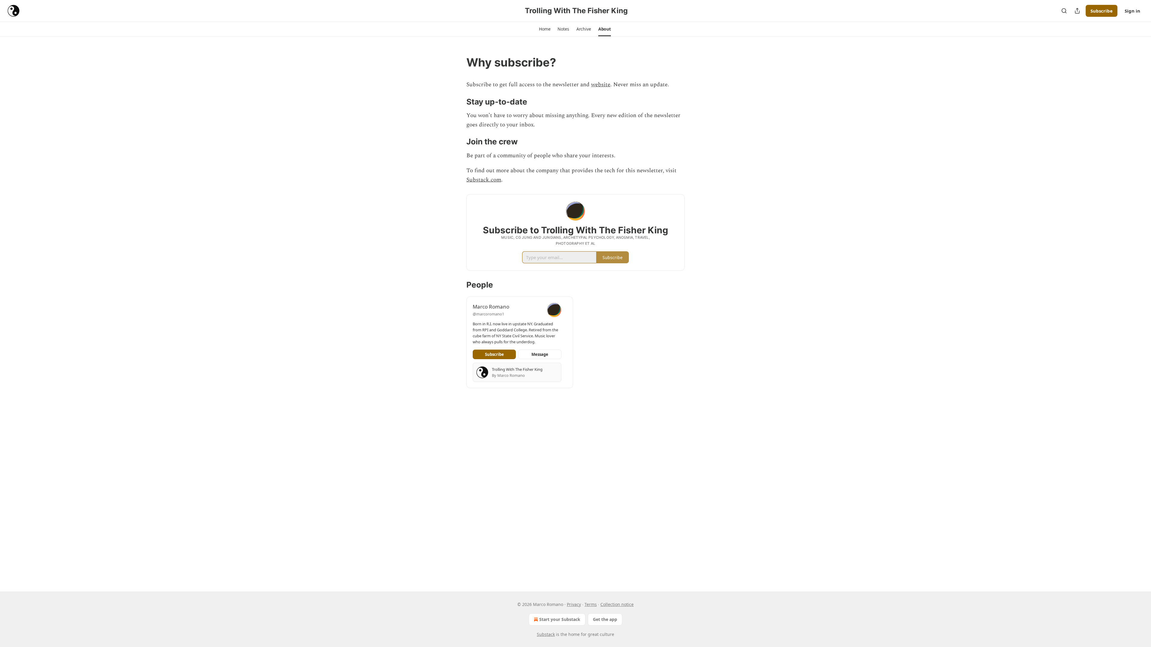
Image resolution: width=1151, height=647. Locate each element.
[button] (544, 29)
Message (539, 354)
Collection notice (617, 604)
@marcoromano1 (488, 314)
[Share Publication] (1077, 11)
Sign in (1132, 11)
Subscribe (1101, 11)
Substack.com (483, 180)
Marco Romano (491, 306)
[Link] (458, 62)
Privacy (574, 604)
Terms (590, 604)
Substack (546, 634)
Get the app (605, 619)
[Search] (1064, 11)
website (600, 84)
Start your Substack (559, 619)
